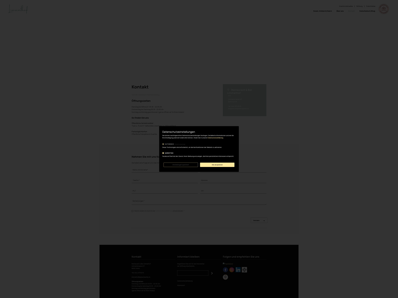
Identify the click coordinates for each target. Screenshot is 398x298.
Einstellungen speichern (181, 165)
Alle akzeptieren (217, 165)
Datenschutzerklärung (215, 138)
